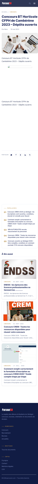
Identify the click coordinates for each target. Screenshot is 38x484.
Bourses (4, 436)
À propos (5, 460)
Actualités (5, 439)
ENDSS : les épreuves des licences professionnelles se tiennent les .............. (17, 287)
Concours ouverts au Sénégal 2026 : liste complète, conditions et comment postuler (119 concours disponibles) (21, 243)
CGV (3, 469)
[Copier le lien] (30, 155)
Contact (4, 463)
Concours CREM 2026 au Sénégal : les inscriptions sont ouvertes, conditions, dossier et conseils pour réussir (20, 214)
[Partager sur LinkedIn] (25, 155)
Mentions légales (7, 466)
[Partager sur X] (20, 155)
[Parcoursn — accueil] (7, 3)
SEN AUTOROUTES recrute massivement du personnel (17, 230)
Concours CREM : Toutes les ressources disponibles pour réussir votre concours (22, 236)
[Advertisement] (19, 128)
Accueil (5, 12)
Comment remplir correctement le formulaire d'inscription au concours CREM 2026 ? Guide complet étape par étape (21, 223)
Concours (13, 12)
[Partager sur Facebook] (16, 155)
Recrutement (6, 433)
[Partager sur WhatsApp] (11, 155)
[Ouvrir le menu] (34, 3)
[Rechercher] (30, 3)
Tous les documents (8, 449)
